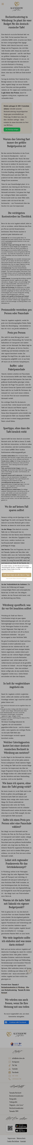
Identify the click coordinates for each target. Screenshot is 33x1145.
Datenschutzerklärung (7, 571)
